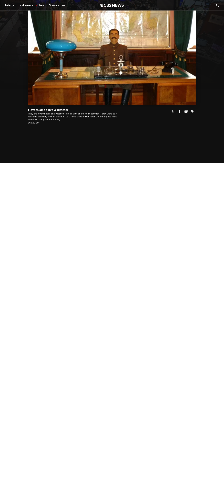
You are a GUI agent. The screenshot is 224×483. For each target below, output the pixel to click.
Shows (53, 5)
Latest (9, 5)
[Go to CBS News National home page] (112, 5)
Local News (25, 5)
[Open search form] (217, 5)
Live (40, 5)
